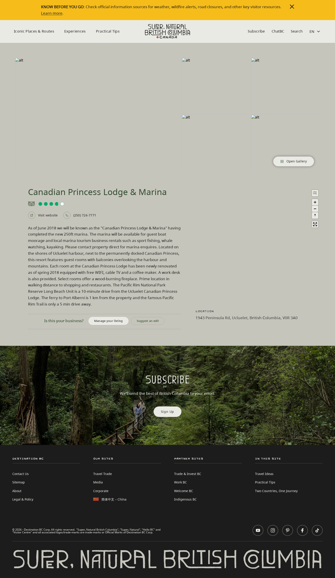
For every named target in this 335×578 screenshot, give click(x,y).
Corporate (100, 491)
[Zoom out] (315, 209)
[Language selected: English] (315, 31)
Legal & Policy (22, 499)
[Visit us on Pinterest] (287, 530)
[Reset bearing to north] (315, 215)
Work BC (180, 482)
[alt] (98, 114)
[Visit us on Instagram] (272, 530)
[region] (259, 245)
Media (98, 482)
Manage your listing (108, 321)
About (16, 491)
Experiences (75, 31)
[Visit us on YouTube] (258, 530)
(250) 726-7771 (84, 215)
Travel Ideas (264, 474)
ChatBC (278, 31)
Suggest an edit (148, 321)
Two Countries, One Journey (276, 491)
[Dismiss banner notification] (292, 7)
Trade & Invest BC (187, 474)
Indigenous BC (185, 499)
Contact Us (20, 474)
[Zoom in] (315, 202)
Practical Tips (108, 31)
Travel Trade (102, 474)
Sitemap (18, 482)
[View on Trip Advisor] (104, 203)
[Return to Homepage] (167, 31)
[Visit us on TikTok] (317, 530)
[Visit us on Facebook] (302, 530)
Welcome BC (183, 491)
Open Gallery (296, 161)
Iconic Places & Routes (34, 31)
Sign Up (167, 411)
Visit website (48, 215)
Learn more (51, 13)
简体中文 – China (113, 499)
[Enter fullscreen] (315, 224)
